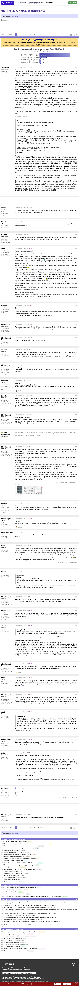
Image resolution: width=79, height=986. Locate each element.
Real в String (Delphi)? (10, 940)
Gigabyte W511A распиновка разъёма (16, 894)
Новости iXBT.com (7, 899)
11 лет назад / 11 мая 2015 (23, 380)
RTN (10, 20)
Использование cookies (8, 979)
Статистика (37, 977)
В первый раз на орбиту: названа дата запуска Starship (19, 915)
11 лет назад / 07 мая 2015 (23, 305)
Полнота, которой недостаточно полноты (17, 889)
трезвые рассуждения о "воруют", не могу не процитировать (20, 948)
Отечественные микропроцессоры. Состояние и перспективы (21, 846)
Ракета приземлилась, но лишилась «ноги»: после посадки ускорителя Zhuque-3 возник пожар (30, 913)
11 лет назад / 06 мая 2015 (23, 248)
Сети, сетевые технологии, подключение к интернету (14, 8)
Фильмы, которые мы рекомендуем (14, 877)
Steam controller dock (12, 892)
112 (34, 34)
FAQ (32, 977)
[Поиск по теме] (73, 35)
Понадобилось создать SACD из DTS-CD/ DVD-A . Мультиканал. (21, 863)
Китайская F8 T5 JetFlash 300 (12, 879)
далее (41, 34)
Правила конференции (19, 977)
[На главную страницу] (7, 3)
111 (31, 34)
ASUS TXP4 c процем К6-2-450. (12, 944)
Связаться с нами (7, 977)
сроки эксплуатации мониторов (12, 942)
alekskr (19, 391)
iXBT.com (5, 981)
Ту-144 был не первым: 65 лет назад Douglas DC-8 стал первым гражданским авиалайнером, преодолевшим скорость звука (38, 925)
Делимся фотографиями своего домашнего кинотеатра (19, 848)
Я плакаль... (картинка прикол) (12, 875)
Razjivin (20, 527)
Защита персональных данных (35, 979)
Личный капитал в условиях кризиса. (14, 873)
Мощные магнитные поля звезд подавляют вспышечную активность (23, 919)
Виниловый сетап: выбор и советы (13, 860)
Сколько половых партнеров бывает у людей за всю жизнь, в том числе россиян (26, 844)
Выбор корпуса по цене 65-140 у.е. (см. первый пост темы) (20, 869)
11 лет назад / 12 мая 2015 (23, 532)
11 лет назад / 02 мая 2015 (23, 67)
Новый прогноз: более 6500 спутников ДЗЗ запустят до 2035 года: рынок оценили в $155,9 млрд (30, 905)
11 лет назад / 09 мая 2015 (23, 349)
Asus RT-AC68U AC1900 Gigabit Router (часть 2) (23, 10)
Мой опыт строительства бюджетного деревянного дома (19, 865)
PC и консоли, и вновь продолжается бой (15, 852)
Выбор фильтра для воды (11, 867)
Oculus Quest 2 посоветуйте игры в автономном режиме (21, 887)
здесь (16, 16)
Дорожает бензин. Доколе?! (11, 871)
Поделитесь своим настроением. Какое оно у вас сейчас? (20, 858)
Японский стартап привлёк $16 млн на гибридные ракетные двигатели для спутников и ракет (29, 907)
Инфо (75, 67)
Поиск (28, 977)
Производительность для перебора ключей (16, 951)
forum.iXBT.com (39, 981)
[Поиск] (65, 2)
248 (49, 51)
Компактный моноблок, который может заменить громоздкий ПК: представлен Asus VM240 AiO (30, 917)
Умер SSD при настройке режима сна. (14, 856)
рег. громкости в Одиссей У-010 (12, 946)
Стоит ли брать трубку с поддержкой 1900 (15, 934)
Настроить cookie (21, 979)
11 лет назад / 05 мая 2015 (23, 221)
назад (10, 34)
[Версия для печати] (71, 35)
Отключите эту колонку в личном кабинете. (13, 954)
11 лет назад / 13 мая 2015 (23, 753)
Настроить (67, 984)
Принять (57, 984)
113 (38, 34)
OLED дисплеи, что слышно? (12, 882)
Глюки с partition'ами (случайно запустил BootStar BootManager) (21, 932)
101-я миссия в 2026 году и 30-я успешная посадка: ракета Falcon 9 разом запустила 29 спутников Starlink (33, 921)
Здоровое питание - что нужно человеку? (15, 841)
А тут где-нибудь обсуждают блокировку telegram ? (18, 854)
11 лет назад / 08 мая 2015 (23, 324)
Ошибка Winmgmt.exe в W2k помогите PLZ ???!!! (16, 936)
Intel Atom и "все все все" (11, 850)
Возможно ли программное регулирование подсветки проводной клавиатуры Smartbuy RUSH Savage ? (34, 896)
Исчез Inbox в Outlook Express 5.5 (13, 938)
